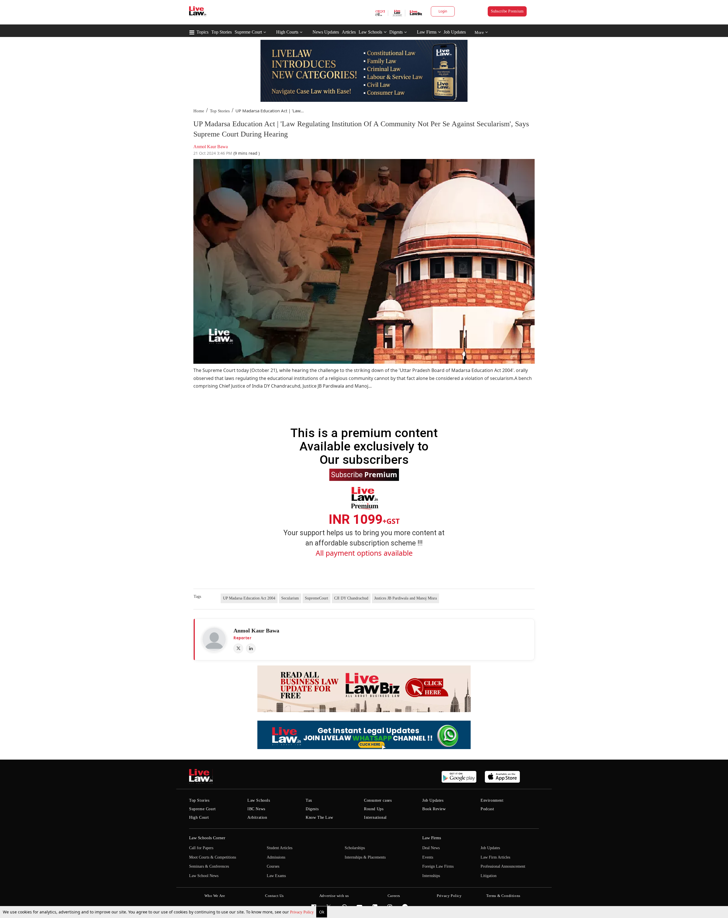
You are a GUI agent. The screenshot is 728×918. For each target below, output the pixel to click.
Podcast (487, 809)
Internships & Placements (365, 857)
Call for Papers (201, 848)
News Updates (326, 32)
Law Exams (276, 876)
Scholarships (355, 848)
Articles (349, 32)
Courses (273, 866)
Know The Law (319, 817)
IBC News (256, 809)
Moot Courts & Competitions (212, 857)
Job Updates (455, 32)
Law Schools (370, 32)
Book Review (434, 809)
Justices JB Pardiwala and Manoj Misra (405, 598)
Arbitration (257, 817)
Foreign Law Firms (438, 866)
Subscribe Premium (507, 11)
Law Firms (427, 32)
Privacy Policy (302, 912)
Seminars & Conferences (209, 866)
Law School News (203, 876)
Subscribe (364, 474)
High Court (199, 817)
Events (427, 857)
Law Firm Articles (495, 857)
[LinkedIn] (251, 648)
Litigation (489, 876)
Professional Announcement (503, 866)
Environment (492, 800)
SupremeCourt (316, 598)
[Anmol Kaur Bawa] (214, 639)
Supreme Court (248, 32)
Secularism (290, 598)
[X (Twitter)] (238, 648)
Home (198, 111)
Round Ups (373, 809)
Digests (396, 32)
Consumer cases (378, 800)
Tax (309, 800)
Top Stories (221, 32)
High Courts (287, 32)
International (375, 817)
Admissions (276, 857)
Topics (202, 32)
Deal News (431, 848)
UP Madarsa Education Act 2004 (249, 598)
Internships (431, 876)
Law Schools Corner (207, 838)
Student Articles (279, 848)
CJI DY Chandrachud (351, 598)
